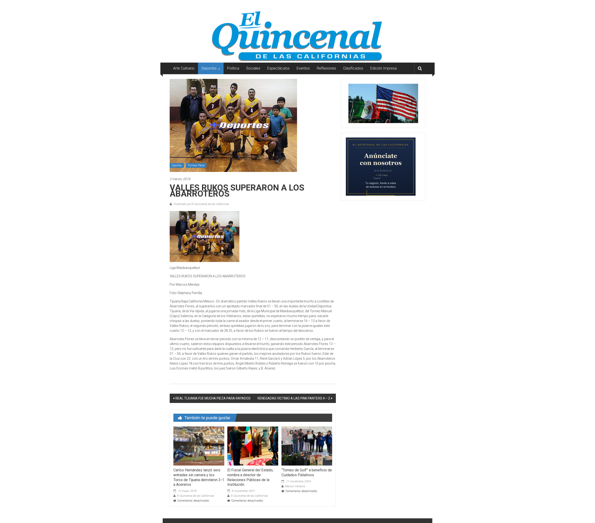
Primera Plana (196, 165)
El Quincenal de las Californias (195, 495)
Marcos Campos (295, 486)
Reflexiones (326, 68)
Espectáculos (278, 68)
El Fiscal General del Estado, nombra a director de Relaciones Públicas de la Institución (250, 477)
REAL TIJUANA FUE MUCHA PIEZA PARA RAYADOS (213, 398)
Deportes (209, 68)
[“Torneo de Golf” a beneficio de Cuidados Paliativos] (306, 446)
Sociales (253, 68)
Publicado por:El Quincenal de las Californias (201, 204)
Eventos (303, 68)
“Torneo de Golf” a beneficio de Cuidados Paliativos (306, 472)
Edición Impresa (383, 68)
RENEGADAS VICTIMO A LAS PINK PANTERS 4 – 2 (294, 398)
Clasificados (353, 68)
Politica (233, 68)
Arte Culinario (184, 68)
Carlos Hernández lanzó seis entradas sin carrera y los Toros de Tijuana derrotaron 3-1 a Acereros (198, 477)
